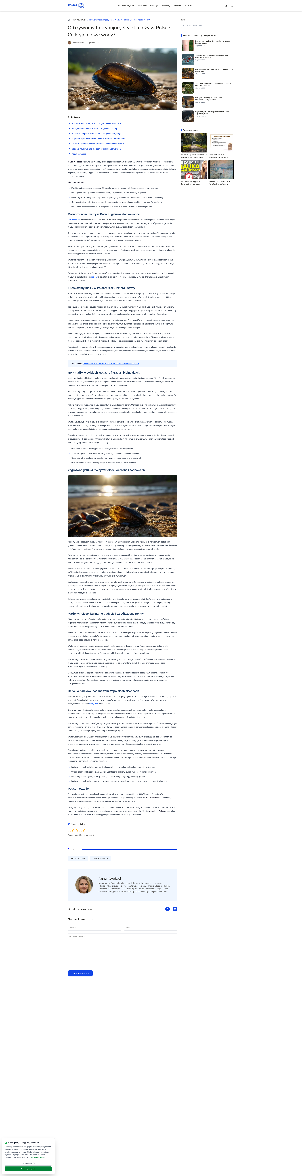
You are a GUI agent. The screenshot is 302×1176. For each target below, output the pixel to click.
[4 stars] (80, 830)
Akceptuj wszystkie (28, 1169)
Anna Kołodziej (78, 43)
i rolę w (94, 277)
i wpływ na (93, 704)
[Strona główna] (69, 20)
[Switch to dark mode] (232, 6)
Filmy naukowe (78, 20)
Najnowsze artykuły (125, 5)
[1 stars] (69, 830)
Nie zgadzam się (28, 1163)
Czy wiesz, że (74, 220)
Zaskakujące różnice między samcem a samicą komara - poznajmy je (111, 363)
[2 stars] (73, 830)
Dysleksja (188, 5)
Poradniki (177, 5)
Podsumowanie (79, 154)
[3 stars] (77, 830)
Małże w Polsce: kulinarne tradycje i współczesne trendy (98, 143)
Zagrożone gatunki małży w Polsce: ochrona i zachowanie (98, 138)
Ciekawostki (141, 5)
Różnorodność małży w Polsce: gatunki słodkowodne (96, 123)
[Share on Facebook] (167, 909)
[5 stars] (84, 830)
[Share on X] (175, 909)
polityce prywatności (37, 1157)
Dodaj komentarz (80, 973)
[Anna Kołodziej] (69, 42)
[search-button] (225, 5)
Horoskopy (165, 5)
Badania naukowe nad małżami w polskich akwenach (96, 149)
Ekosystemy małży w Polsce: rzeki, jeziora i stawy (94, 128)
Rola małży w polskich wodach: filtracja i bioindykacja (96, 133)
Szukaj (184, 20)
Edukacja (154, 5)
